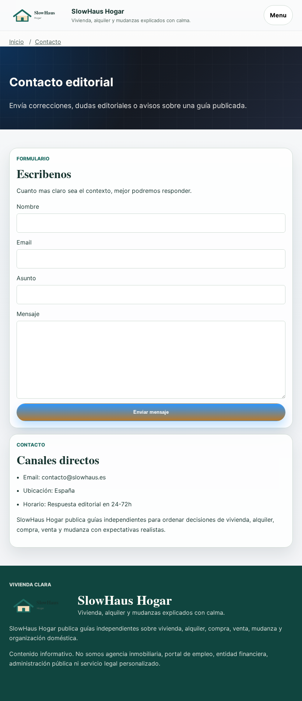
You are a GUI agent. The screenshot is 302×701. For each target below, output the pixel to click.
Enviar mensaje (151, 412)
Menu (278, 15)
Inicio (16, 41)
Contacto (48, 41)
